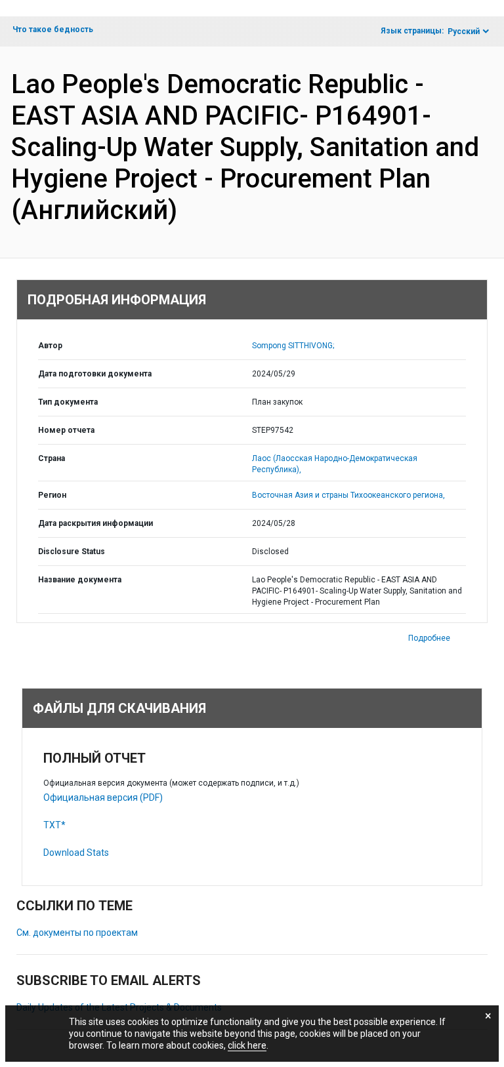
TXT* (54, 825)
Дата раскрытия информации (95, 523)
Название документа (79, 579)
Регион (52, 495)
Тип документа (68, 402)
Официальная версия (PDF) (103, 797)
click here (247, 1045)
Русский (464, 31)
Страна (51, 458)
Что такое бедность (52, 29)
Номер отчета (66, 430)
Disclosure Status (71, 551)
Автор (50, 345)
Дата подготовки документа (95, 373)
